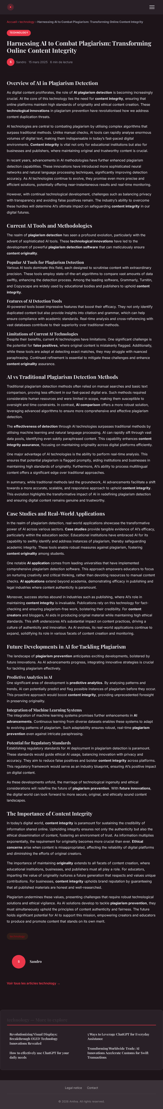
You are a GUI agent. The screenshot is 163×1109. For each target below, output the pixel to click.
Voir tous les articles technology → (33, 983)
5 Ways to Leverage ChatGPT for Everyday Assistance (118, 1036)
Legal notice (73, 1088)
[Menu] (152, 7)
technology (27, 22)
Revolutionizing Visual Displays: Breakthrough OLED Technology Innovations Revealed (34, 1038)
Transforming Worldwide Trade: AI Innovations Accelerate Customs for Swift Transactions (117, 1053)
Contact (92, 1088)
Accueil (12, 22)
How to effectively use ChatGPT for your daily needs (39, 1055)
